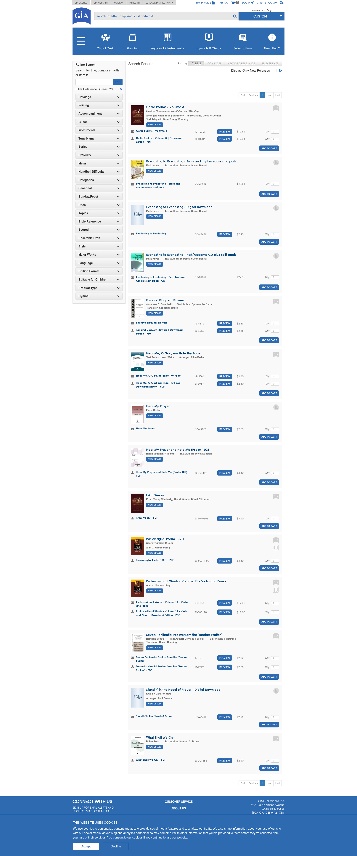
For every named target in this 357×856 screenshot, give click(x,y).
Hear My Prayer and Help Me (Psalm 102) (177, 449)
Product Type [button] (87, 287)
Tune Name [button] (86, 138)
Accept (86, 846)
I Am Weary (155, 495)
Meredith (134, 2)
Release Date (269, 63)
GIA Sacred (81, 2)
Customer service (178, 801)
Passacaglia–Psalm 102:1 (165, 539)
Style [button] (82, 246)
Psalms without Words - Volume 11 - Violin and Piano (186, 581)
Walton (118, 2)
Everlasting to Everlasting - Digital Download (179, 207)
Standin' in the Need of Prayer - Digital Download (183, 689)
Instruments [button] (86, 130)
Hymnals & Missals (209, 48)
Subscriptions (243, 48)
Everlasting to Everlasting (151, 233)
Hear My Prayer (158, 406)
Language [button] (85, 263)
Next (269, 95)
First (243, 95)
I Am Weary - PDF (147, 517)
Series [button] (82, 146)
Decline (116, 846)
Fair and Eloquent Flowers (165, 300)
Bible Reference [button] (89, 221)
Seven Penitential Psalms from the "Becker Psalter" (184, 634)
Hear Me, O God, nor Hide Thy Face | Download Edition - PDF (159, 384)
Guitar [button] (82, 122)
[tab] (99, 96)
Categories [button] (86, 180)
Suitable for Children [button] (92, 279)
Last (277, 95)
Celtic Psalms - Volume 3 (165, 107)
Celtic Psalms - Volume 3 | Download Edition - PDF (159, 139)
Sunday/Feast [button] (88, 196)
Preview (224, 131)
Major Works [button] (87, 254)
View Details (154, 124)
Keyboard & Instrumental (167, 48)
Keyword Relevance (241, 63)
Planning (133, 48)
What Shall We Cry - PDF (151, 759)
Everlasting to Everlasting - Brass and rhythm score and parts (191, 161)
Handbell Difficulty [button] (91, 171)
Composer (214, 63)
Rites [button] (82, 205)
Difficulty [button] (84, 155)
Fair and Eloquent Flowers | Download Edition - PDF (159, 331)
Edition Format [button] (88, 271)
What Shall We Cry (160, 737)
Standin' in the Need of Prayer (154, 716)
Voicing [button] (83, 105)
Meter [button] (82, 163)
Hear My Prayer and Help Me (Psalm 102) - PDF (162, 473)
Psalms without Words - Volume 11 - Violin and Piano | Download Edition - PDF (161, 613)
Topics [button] (83, 213)
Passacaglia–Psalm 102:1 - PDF (155, 559)
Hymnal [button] (83, 296)
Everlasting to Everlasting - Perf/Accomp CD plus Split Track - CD (160, 278)
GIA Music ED (101, 2)
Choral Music (106, 48)
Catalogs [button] (84, 97)
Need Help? (272, 48)
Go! (117, 82)
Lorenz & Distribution (159, 2)
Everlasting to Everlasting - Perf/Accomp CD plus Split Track (191, 254)
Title (197, 63)
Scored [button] (83, 229)
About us (178, 808)
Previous (253, 95)
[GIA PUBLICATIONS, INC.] (82, 15)
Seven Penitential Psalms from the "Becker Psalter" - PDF (161, 668)
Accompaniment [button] (90, 113)
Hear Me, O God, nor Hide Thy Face (173, 353)
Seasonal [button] (85, 188)
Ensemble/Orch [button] (89, 238)
